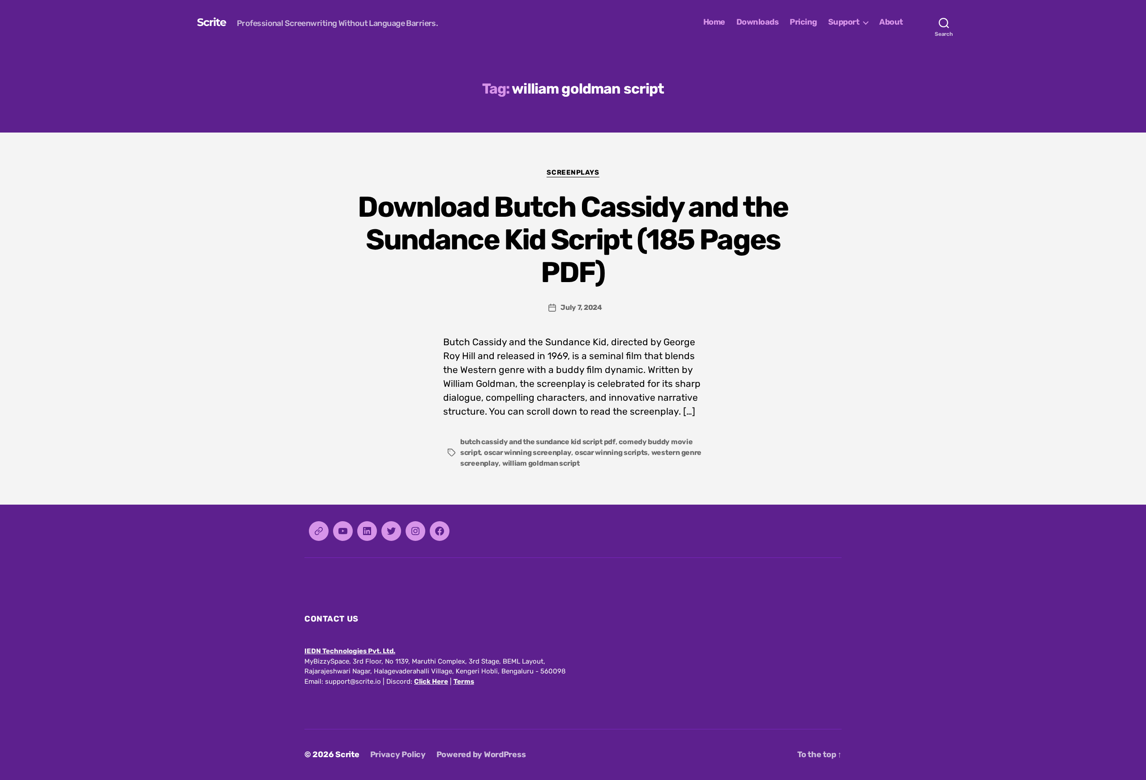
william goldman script (541, 463)
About (891, 22)
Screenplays (573, 172)
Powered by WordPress (481, 754)
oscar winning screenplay (528, 452)
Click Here (431, 681)
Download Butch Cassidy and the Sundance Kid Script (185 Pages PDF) (573, 239)
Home (714, 22)
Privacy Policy (398, 754)
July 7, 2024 (581, 307)
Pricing (803, 22)
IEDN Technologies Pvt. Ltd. (349, 651)
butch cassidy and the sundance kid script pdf (538, 441)
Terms (463, 681)
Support (844, 22)
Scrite (211, 22)
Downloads (757, 22)
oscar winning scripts (611, 452)
